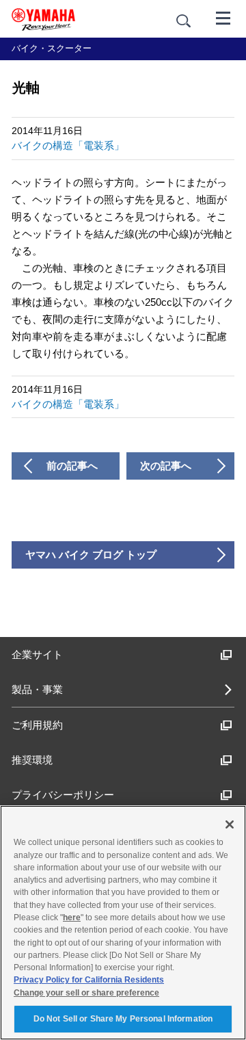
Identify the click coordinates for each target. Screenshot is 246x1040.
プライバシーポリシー (63, 795)
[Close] (230, 824)
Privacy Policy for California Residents (89, 980)
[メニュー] (223, 17)
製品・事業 (37, 689)
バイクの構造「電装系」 (68, 145)
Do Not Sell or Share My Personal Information (123, 1019)
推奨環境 (32, 760)
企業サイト (37, 654)
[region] (123, 922)
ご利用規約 (37, 725)
